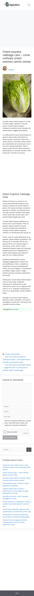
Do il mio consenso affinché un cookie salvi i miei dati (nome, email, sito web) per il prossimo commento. (18, 423)
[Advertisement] (17, 28)
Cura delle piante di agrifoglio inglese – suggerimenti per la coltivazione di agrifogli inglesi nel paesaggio (17, 367)
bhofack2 (15, 309)
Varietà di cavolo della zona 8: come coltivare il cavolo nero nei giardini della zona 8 (16, 467)
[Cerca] (28, 450)
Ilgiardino (15, 5)
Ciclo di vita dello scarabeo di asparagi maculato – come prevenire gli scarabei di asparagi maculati (16, 359)
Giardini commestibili (12, 354)
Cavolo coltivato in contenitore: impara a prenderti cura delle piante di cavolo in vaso (17, 504)
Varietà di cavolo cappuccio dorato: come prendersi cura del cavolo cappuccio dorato (15, 522)
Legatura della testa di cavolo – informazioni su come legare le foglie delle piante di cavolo (15, 491)
